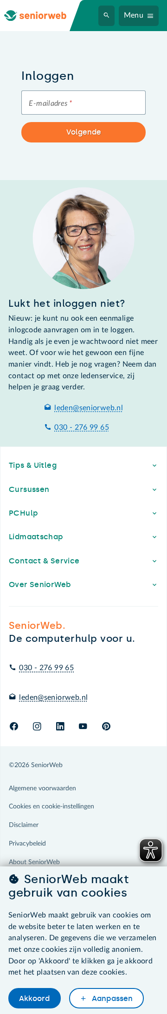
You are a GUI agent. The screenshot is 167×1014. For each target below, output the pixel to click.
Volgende (83, 132)
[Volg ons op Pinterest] (106, 727)
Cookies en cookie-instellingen (51, 806)
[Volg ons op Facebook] (14, 727)
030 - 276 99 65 (81, 427)
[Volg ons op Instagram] (37, 727)
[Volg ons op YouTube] (83, 727)
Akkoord (34, 998)
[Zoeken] (106, 16)
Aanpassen (111, 998)
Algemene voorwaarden (42, 788)
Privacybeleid (27, 843)
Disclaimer (24, 825)
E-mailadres (50, 103)
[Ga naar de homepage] (42, 15)
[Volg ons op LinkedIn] (60, 727)
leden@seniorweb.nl (88, 408)
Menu (134, 15)
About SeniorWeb (34, 862)
